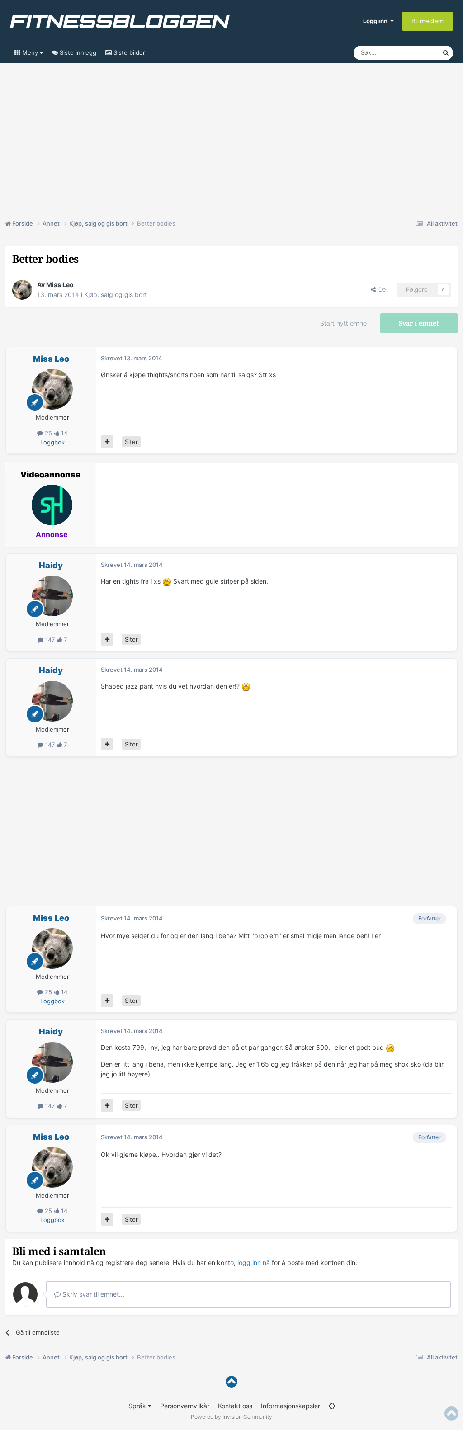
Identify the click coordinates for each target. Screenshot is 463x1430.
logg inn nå (253, 1262)
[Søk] (446, 53)
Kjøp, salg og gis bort (115, 294)
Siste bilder (128, 52)
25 (48, 433)
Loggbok (52, 442)
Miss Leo (60, 284)
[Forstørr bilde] (166, 581)
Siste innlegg (77, 52)
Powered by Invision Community (231, 1416)
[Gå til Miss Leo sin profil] (22, 290)
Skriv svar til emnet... (92, 1294)
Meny (30, 52)
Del (381, 289)
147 (50, 639)
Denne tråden (412, 52)
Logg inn (376, 20)
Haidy (51, 565)
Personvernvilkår (184, 1406)
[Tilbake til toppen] (231, 1382)
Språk (138, 1406)
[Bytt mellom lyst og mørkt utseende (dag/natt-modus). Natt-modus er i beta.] (332, 1406)
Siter (131, 441)
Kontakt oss (235, 1406)
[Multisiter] (107, 441)
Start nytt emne (343, 323)
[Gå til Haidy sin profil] (52, 596)
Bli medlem (427, 21)
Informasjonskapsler (290, 1406)
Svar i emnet (419, 323)
